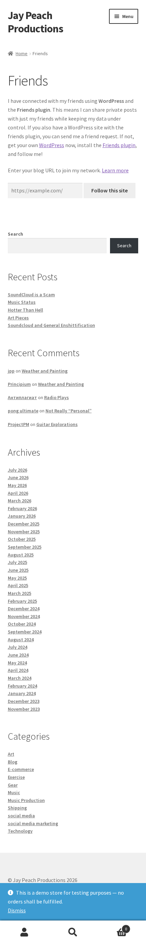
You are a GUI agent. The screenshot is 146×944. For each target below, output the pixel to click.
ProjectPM (18, 424)
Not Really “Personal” (68, 411)
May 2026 (17, 485)
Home (22, 53)
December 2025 (23, 524)
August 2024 (21, 639)
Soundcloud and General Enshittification (51, 325)
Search (15, 234)
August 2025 (21, 555)
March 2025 (19, 593)
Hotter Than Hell (25, 310)
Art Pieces (18, 318)
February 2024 (22, 686)
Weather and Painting (45, 371)
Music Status (22, 302)
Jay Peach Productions (35, 22)
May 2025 (17, 578)
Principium (19, 384)
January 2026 (22, 516)
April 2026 (18, 493)
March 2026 (19, 501)
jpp (11, 371)
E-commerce (21, 769)
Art (11, 754)
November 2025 (24, 532)
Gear (13, 785)
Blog (12, 762)
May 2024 (17, 663)
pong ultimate (23, 411)
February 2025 (22, 601)
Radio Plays (56, 397)
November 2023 (24, 709)
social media (21, 816)
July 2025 (17, 562)
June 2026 (18, 477)
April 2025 (18, 585)
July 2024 (17, 647)
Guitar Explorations (57, 424)
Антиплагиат (22, 397)
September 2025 (24, 547)
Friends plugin (119, 145)
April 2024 (18, 670)
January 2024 (22, 693)
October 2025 (22, 539)
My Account (24, 932)
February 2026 (22, 508)
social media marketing (33, 823)
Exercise (16, 777)
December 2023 (23, 701)
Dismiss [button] (17, 910)
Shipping (17, 808)
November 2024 (24, 616)
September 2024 (24, 632)
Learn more (115, 170)
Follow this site (109, 190)
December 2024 (23, 608)
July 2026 (17, 470)
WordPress (51, 145)
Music (14, 792)
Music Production (26, 800)
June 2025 (18, 570)
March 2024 (19, 678)
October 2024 (22, 624)
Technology (20, 831)
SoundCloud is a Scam (31, 295)
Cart (112, 926)
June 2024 (18, 655)
